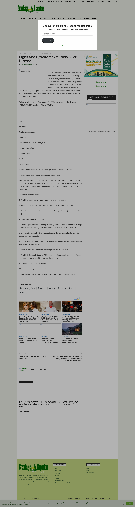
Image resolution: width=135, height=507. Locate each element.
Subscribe (48, 40)
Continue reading (67, 46)
